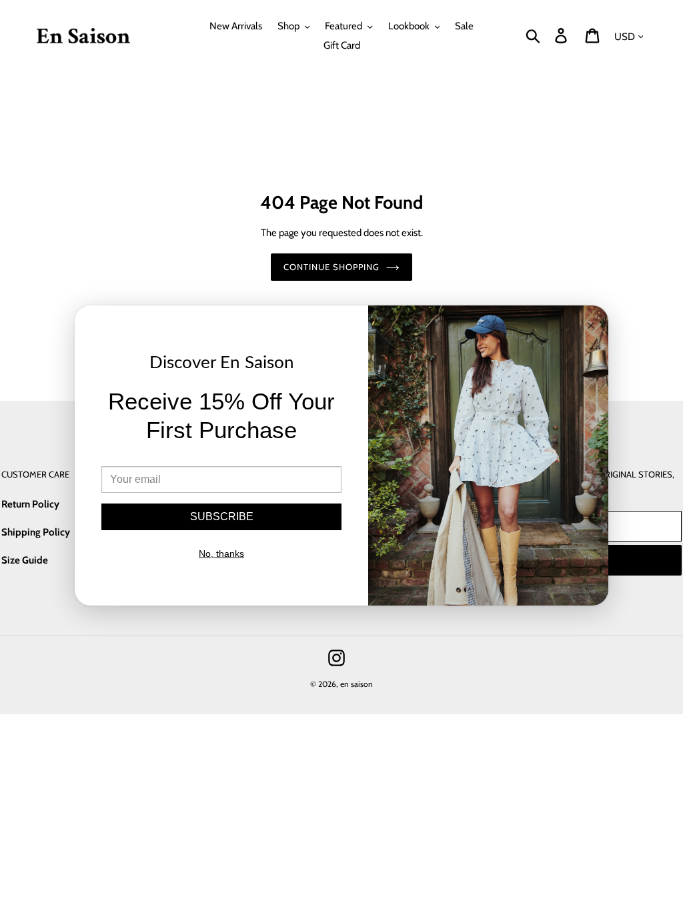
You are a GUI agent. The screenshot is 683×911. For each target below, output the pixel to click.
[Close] (591, 326)
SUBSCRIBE (221, 516)
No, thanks (221, 553)
